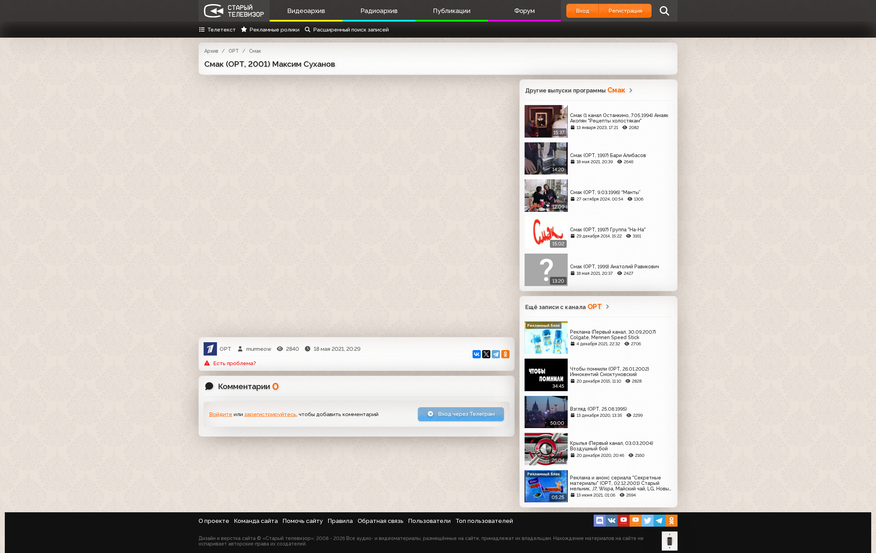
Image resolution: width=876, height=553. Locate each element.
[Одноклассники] (505, 354)
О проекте (213, 520)
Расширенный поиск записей (351, 29)
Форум (524, 10)
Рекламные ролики (274, 29)
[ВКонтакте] (477, 354)
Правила (340, 520)
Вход (582, 11)
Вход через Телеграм (466, 414)
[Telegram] (496, 354)
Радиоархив (379, 10)
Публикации (452, 10)
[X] (486, 354)
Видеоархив (306, 10)
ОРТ (234, 51)
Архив (211, 51)
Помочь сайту (303, 520)
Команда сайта (256, 520)
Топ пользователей (484, 520)
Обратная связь (380, 520)
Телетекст (221, 29)
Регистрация (625, 11)
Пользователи (429, 520)
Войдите (220, 414)
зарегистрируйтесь (270, 414)
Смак (255, 51)
